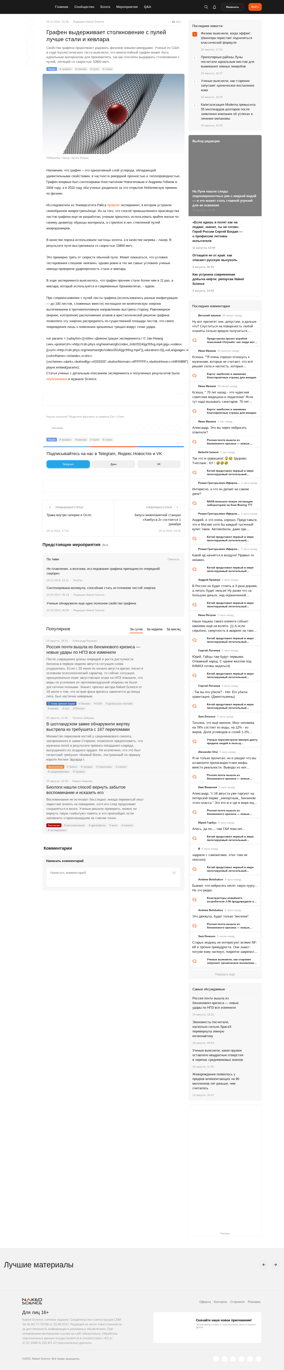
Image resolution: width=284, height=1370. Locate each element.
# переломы (104, 766)
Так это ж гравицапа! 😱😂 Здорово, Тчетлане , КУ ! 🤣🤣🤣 (219, 461)
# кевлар (80, 69)
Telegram (68, 464)
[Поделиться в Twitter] (30, 43)
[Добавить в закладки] (30, 23)
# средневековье (58, 771)
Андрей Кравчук (209, 579)
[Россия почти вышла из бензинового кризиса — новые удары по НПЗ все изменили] (164, 661)
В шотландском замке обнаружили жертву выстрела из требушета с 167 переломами (88, 727)
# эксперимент (57, 830)
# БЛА (98, 703)
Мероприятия (127, 7)
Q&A (147, 7)
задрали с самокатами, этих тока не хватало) (219, 857)
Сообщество (84, 7)
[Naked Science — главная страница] (37, 7)
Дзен (113, 464)
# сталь (107, 69)
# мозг (113, 825)
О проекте (237, 1302)
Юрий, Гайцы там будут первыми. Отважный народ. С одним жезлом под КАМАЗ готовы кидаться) (221, 661)
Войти (255, 6)
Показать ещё (225, 974)
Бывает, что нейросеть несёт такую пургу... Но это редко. (224, 888)
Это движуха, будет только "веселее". (221, 916)
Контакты (220, 1302)
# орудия (86, 766)
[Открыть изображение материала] (114, 114)
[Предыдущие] (264, 1264)
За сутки (136, 629)
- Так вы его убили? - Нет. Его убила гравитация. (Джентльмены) (219, 694)
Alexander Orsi (208, 751)
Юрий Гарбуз (207, 822)
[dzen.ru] (241, 1359)
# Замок (72, 766)
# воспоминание (74, 825)
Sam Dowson (206, 716)
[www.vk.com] (224, 1359)
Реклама (254, 1302)
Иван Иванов (207, 350)
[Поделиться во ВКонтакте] (30, 62)
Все (105, 545)
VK (159, 464)
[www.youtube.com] (233, 1359)
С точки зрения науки (61, 703)
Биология (54, 825)
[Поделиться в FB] (30, 33)
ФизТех (77, 580)
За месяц (174, 629)
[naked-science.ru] (258, 1359)
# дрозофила (97, 825)
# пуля (94, 69)
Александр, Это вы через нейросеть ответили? (219, 430)
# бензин (84, 703)
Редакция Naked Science (88, 21)
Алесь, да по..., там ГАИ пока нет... (218, 829)
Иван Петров (207, 615)
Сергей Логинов (209, 650)
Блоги (105, 7)
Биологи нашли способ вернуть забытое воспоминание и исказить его (86, 790)
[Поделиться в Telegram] (30, 52)
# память (127, 825)
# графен (65, 69)
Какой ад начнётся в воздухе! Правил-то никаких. (223, 557)
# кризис (53, 708)
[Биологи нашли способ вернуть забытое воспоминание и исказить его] (164, 801)
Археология (55, 766)
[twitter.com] (216, 1359)
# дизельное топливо (119, 703)
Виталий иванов (209, 315)
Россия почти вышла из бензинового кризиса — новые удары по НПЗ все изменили (93, 649)
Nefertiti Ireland (208, 452)
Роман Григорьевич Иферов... (218, 482)
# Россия (78, 708)
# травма (79, 771)
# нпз (66, 708)
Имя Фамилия (207, 787)
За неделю (155, 629)
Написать (232, 7)
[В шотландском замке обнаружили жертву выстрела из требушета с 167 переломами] (164, 738)
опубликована (56, 379)
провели (113, 205)
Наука (51, 69)
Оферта (205, 1302)
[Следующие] (275, 1264)
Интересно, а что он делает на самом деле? (220, 491)
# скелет (121, 766)
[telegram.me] (250, 1359)
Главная (61, 7)
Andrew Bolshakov (210, 879)
